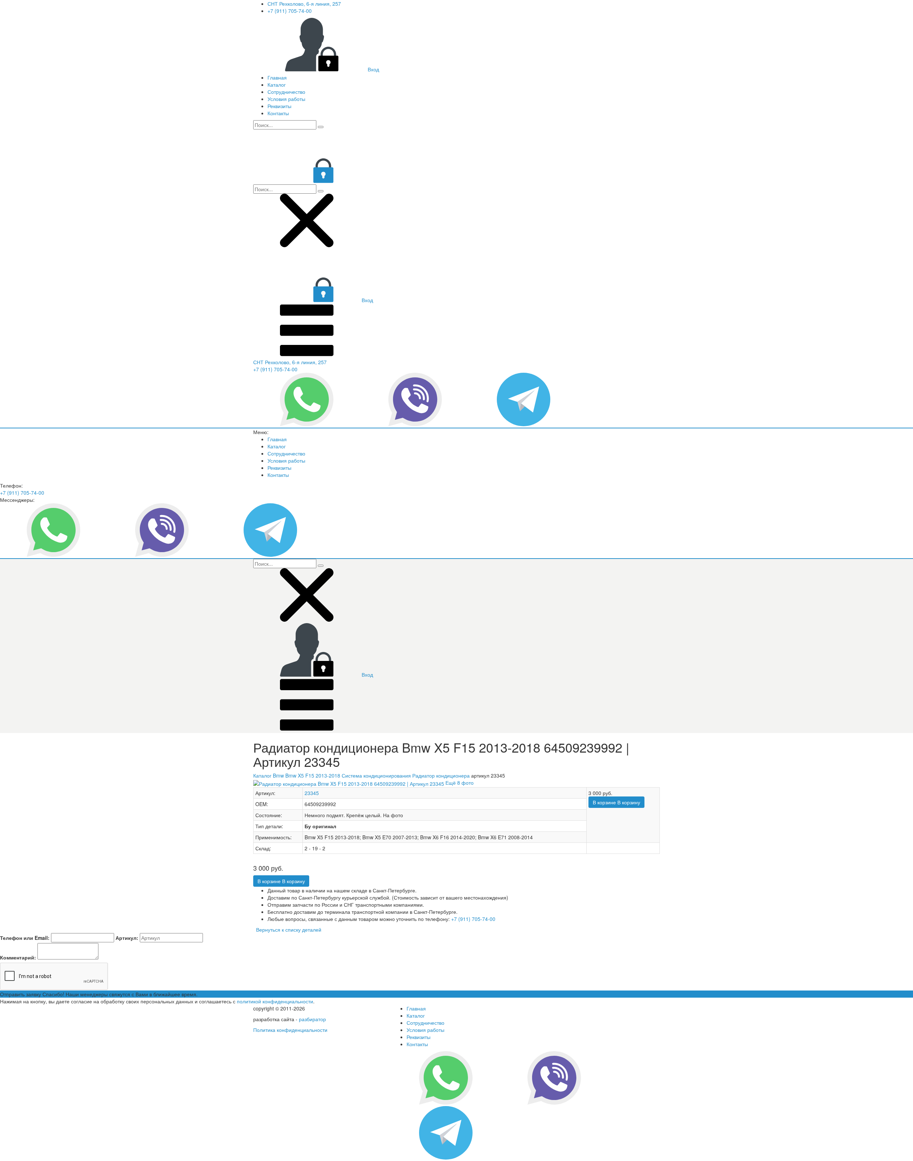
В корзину (616, 802)
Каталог (276, 84)
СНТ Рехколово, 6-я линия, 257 (304, 3)
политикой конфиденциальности (275, 1001)
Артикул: (127, 937)
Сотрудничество (286, 91)
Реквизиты (279, 106)
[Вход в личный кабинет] (306, 180)
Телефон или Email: (25, 937)
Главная (277, 77)
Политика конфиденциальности (290, 1029)
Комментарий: (18, 957)
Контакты (278, 113)
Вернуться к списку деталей (287, 929)
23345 (312, 792)
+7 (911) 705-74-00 (289, 10)
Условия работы (286, 98)
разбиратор (312, 1019)
